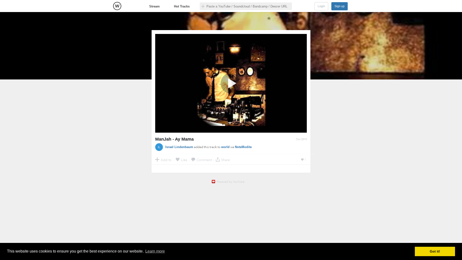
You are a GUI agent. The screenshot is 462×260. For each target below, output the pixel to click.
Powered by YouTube (230, 182)
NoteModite (243, 147)
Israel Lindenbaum (179, 147)
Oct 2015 (301, 139)
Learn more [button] (155, 251)
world (225, 147)
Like (184, 160)
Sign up (339, 6)
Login (321, 6)
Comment (204, 160)
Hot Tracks (182, 6)
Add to (166, 160)
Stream (154, 6)
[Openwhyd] (117, 6)
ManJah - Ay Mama (174, 139)
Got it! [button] (435, 251)
